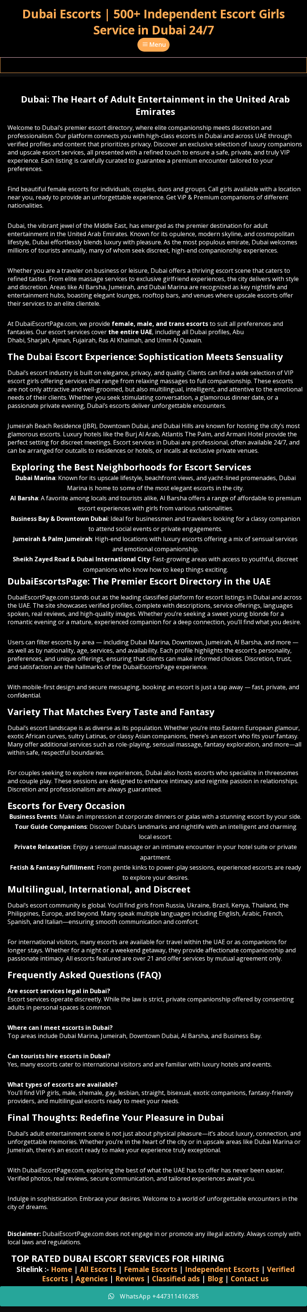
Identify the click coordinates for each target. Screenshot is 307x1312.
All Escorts (98, 1269)
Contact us (250, 1278)
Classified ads (176, 1278)
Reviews (130, 1278)
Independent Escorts (222, 1269)
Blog (215, 1278)
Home (61, 1269)
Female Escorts (150, 1269)
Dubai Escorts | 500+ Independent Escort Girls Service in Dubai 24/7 (153, 22)
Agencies (92, 1278)
